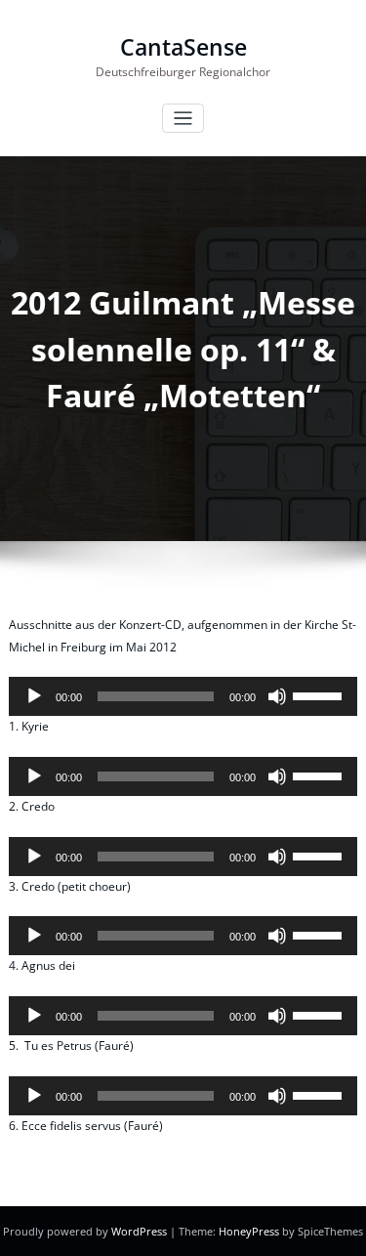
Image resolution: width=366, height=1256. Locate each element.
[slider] (320, 694)
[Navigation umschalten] (183, 119)
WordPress (139, 1231)
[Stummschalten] (277, 696)
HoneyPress (249, 1231)
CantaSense (183, 47)
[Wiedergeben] (34, 696)
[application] (183, 696)
